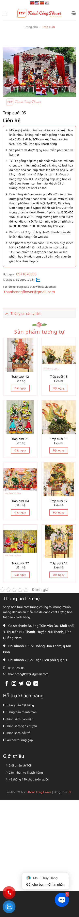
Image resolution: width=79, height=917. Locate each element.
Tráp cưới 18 (58, 376)
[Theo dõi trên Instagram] (14, 684)
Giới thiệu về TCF (20, 765)
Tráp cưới (48, 27)
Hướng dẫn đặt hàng (19, 705)
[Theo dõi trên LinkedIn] (35, 684)
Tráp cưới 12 (20, 376)
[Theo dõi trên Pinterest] (28, 684)
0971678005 (26, 273)
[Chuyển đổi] (6, 313)
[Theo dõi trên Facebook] (6, 684)
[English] (37, 3)
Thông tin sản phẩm (26, 313)
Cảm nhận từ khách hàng (26, 772)
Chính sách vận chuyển (21, 726)
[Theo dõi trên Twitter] (21, 684)
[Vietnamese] (32, 3)
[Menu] (5, 13)
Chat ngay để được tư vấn (18, 279)
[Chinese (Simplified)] (42, 3)
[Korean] (47, 3)
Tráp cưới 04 (20, 501)
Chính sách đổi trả (17, 733)
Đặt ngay (20, 388)
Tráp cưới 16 (58, 439)
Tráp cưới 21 (20, 439)
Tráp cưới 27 (20, 563)
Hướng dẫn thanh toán (21, 712)
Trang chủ (31, 27)
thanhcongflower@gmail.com (29, 291)
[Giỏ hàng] (73, 13)
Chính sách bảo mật (19, 719)
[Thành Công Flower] (39, 13)
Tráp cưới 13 (58, 563)
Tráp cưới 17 (58, 501)
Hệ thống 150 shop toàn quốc (29, 779)
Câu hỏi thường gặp (19, 740)
